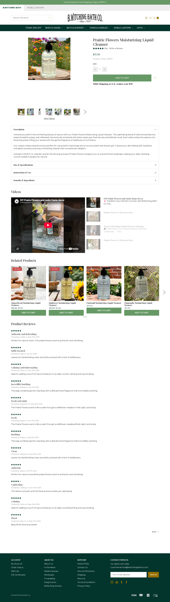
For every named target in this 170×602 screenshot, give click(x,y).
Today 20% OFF (33, 28)
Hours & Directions (85, 571)
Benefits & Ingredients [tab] (24, 180)
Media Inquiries (51, 571)
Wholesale (49, 575)
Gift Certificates (18, 575)
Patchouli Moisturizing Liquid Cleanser (104, 303)
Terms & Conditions (86, 582)
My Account (16, 564)
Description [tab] (19, 129)
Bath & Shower (75, 28)
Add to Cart (29, 313)
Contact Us (82, 567)
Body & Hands (53, 28)
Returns (81, 578)
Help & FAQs (83, 564)
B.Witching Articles (53, 586)
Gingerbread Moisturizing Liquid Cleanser (25, 304)
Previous (13, 111)
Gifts (140, 28)
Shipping (81, 575)
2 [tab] (86, 316)
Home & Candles (99, 28)
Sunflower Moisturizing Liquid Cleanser (62, 304)
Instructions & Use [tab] (22, 172)
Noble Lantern (35, 8)
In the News (49, 567)
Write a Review (116, 48)
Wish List (15, 571)
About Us (48, 564)
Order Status (17, 567)
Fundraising (49, 578)
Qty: (95, 63)
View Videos (49, 118)
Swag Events (50, 582)
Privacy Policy (83, 586)
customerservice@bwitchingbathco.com (129, 567)
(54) (106, 48)
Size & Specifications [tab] (23, 165)
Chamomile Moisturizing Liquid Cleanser (138, 304)
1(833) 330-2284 (121, 564)
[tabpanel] (28, 291)
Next (85, 111)
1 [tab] (84, 316)
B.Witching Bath (12, 8)
